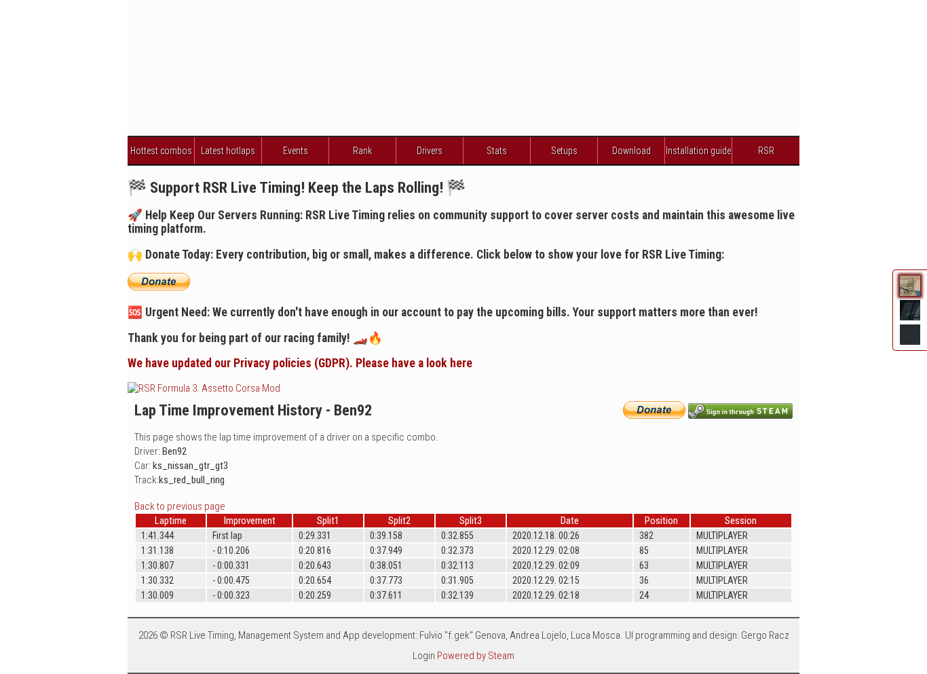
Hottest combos (161, 150)
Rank (362, 150)
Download (631, 150)
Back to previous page (179, 506)
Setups (564, 150)
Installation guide (698, 150)
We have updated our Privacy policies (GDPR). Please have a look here (300, 363)
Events (295, 150)
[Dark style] (910, 319)
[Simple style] (910, 343)
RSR (766, 150)
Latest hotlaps (228, 150)
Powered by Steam (475, 656)
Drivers (429, 150)
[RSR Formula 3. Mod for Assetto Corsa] (204, 388)
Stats (497, 150)
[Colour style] (910, 294)
